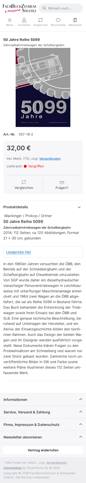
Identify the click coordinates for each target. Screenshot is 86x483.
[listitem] (43, 87)
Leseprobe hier (18, 252)
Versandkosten (50, 158)
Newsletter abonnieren (23, 437)
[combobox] (61, 8)
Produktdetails (15, 207)
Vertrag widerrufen (43, 450)
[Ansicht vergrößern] (43, 87)
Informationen (15, 399)
